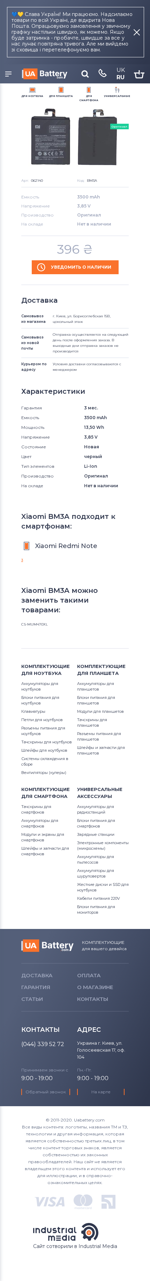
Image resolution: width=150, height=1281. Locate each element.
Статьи (32, 999)
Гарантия (35, 987)
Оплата (89, 975)
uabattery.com (47, 945)
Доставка (37, 975)
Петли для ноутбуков (42, 719)
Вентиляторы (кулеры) (43, 772)
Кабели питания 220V (98, 898)
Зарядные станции (95, 834)
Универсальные (117, 96)
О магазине (95, 987)
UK (121, 70)
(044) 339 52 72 (42, 1044)
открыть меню (9, 74)
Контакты (92, 999)
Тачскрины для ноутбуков (46, 742)
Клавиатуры (33, 711)
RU (121, 77)
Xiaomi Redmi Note (66, 546)
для (32, 96)
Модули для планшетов (100, 711)
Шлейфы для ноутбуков (44, 750)
